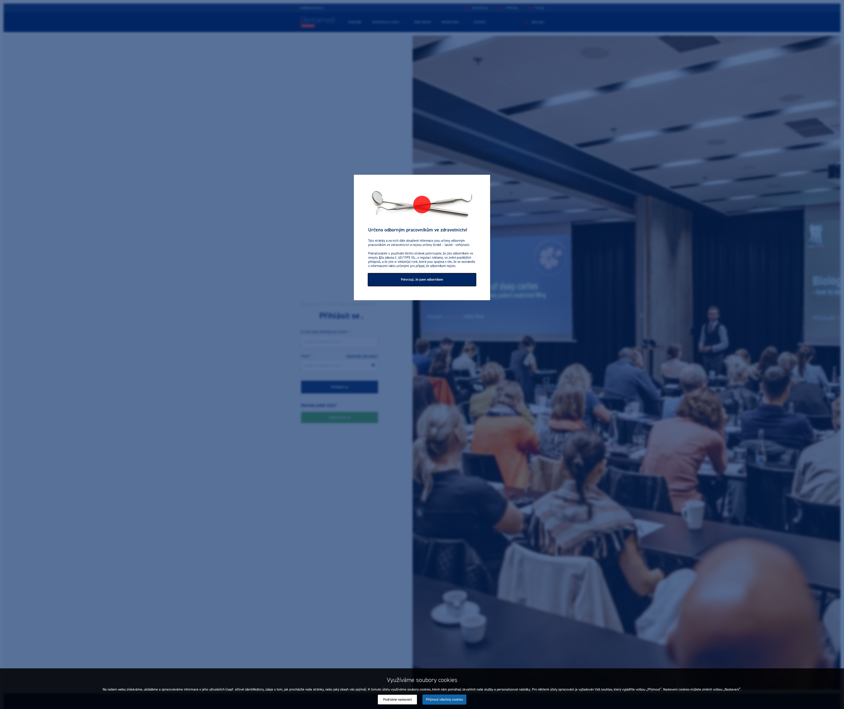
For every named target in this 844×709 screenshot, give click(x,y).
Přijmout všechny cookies (444, 699)
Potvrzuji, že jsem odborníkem (422, 279)
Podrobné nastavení (397, 699)
